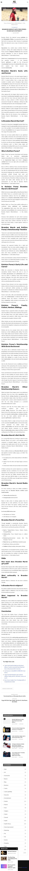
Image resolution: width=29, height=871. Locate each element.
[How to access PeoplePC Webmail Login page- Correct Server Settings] (4, 866)
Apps (15, 769)
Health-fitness (15, 823)
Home (5, 23)
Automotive (15, 775)
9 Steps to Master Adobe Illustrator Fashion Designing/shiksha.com (18, 745)
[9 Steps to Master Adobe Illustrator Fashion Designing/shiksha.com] (6, 745)
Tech (15, 846)
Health (15, 820)
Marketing (15, 830)
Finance (15, 804)
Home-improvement (15, 827)
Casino (15, 788)
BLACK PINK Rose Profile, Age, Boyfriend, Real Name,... (18, 721)
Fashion (15, 801)
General (15, 817)
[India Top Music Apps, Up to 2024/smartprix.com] (6, 737)
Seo (15, 836)
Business (15, 785)
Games (15, 814)
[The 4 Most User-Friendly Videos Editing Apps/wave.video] (6, 754)
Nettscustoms (24, 867)
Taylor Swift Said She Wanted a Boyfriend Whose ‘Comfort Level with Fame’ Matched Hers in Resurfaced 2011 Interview (14, 667)
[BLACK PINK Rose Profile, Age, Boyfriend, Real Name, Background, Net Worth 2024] (6, 721)
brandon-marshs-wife (7, 688)
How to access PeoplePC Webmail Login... (12, 866)
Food (15, 807)
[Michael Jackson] (4, 853)
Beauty (15, 778)
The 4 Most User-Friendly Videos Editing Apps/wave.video (18, 754)
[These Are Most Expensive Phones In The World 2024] (6, 729)
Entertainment (15, 798)
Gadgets (15, 811)
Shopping (15, 843)
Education (15, 794)
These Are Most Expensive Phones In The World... (18, 729)
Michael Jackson (12, 851)
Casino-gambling (15, 791)
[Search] (27, 2)
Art (15, 772)
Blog (15, 782)
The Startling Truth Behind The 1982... (12, 859)
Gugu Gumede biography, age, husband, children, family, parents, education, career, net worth (15, 676)
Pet (15, 833)
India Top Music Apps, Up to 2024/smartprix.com (18, 737)
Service (15, 839)
